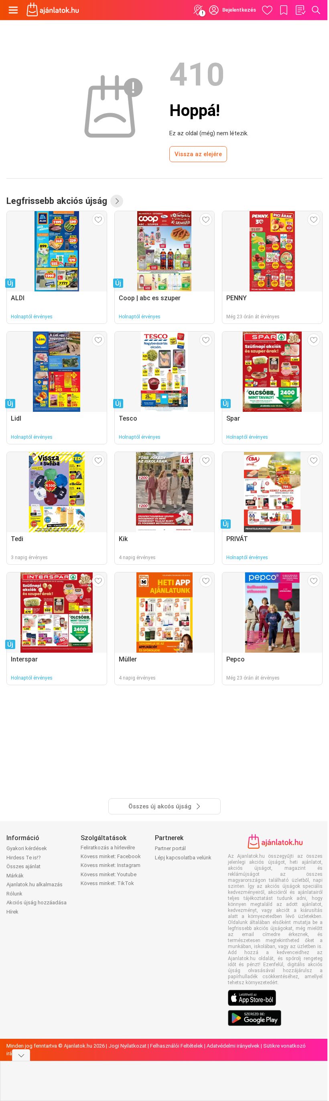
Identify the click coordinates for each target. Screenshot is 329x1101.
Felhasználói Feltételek (176, 1046)
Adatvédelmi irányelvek (233, 1046)
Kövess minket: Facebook (111, 856)
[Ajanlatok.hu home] (52, 10)
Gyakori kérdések (26, 848)
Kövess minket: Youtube (108, 874)
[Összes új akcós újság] (116, 201)
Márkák (15, 876)
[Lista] (300, 10)
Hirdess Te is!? (23, 858)
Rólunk (14, 894)
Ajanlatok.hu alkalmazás (34, 884)
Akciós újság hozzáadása (36, 903)
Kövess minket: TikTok (107, 883)
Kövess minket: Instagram (110, 865)
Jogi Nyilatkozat (127, 1046)
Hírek (12, 912)
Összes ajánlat (23, 866)
